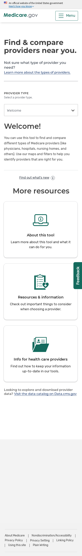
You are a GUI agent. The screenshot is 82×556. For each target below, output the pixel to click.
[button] (41, 229)
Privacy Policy (14, 540)
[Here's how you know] (41, 4)
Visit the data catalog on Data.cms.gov (45, 394)
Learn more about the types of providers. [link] (37, 72)
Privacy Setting (40, 540)
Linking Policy (65, 540)
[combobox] (41, 110)
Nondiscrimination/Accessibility (52, 535)
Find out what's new (34, 177)
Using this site (17, 545)
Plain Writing (40, 545)
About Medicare (15, 535)
